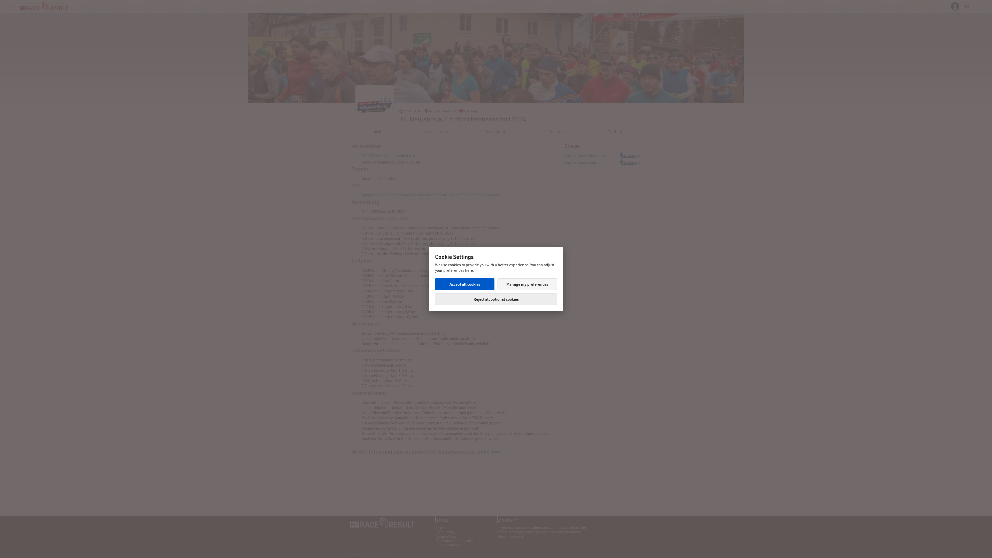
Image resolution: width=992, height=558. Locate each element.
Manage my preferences (527, 284)
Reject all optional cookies (496, 299)
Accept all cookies (465, 284)
